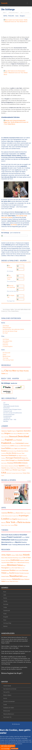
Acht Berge (6, 325)
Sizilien (7, 576)
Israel (3, 448)
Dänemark (13, 436)
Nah (18, 371)
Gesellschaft (6, 610)
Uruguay (23, 469)
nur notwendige (5, 748)
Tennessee (8, 581)
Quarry (4, 354)
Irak (20, 445)
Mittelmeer (12, 565)
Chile (27, 433)
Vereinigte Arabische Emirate (16, 473)
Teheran (2, 525)
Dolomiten (3, 560)
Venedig (12, 525)
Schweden (18, 463)
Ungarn (19, 469)
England (8, 439)
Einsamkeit (23, 535)
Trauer (10, 544)
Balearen (3, 557)
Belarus (2, 433)
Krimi (13, 12)
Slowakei (16, 465)
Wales (28, 473)
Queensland (26, 573)
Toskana (16, 581)
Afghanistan (4, 431)
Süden (3, 373)
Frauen (9, 537)
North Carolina (19, 570)
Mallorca (15, 562)
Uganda (10, 469)
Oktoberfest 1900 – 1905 (9, 419)
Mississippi (27, 562)
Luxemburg (3, 453)
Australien (27, 431)
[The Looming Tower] (11, 277)
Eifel (6, 560)
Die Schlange (10, 271)
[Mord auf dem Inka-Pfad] (11, 286)
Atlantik (26, 555)
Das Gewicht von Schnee (9, 689)
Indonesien (17, 445)
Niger (17, 455)
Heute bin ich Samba (6, 217)
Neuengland (4, 567)
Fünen (9, 560)
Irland (24, 445)
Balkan (6, 557)
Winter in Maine (7, 695)
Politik (4, 613)
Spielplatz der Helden (8, 707)
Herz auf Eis (6, 692)
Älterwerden (4, 535)
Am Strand (14, 224)
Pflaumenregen (7, 327)
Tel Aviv (6, 525)
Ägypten (9, 431)
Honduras (8, 445)
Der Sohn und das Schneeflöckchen (12, 412)
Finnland (19, 440)
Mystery (5, 626)
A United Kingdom (8, 346)
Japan (15, 448)
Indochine (5, 344)
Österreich (17, 458)
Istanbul (10, 515)
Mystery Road (6, 356)
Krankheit (25, 540)
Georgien (13, 443)
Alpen (8, 555)
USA (3, 472)
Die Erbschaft (6, 352)
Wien (15, 525)
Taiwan (15, 467)
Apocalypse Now (7, 341)
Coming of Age (7, 623)
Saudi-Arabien (4, 463)
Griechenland (19, 443)
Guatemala (3, 445)
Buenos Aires (19, 513)
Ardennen (13, 555)
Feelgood (4, 537)
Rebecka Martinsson (8, 714)
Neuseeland (4, 455)
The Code (5, 358)
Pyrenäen (22, 573)
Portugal (11, 460)
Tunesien (3, 469)
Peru (27, 458)
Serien (4, 12)
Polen (7, 460)
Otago (8, 573)
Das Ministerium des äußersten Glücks (13, 329)
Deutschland (23, 436)
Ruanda (16, 460)
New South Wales (16, 567)
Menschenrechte (6, 542)
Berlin (10, 513)
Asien (16, 15)
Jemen (19, 448)
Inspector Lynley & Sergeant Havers (12, 409)
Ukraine (15, 470)
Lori (4, 402)
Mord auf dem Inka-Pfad (12, 291)
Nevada (10, 567)
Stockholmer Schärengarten (6, 579)
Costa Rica (6, 436)
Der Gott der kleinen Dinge (10, 331)
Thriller (5, 607)
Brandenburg (15, 557)
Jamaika (12, 448)
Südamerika (16, 579)
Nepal (5, 15)
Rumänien (20, 460)
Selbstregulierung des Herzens (11, 406)
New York (10, 522)
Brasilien (20, 433)
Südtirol (3, 581)
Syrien (12, 467)
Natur (21, 371)
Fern (21, 12)
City (6, 370)
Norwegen (9, 458)
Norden (26, 371)
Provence (16, 573)
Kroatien (19, 451)
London (5, 518)
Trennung (14, 544)
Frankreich (6, 443)
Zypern (2, 475)
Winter (28, 544)
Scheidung (6, 404)
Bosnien (11, 433)
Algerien (14, 431)
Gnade (5, 704)
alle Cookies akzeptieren (7, 746)
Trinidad (23, 467)
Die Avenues (6, 407)
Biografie (5, 617)
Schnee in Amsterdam (9, 701)
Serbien (2, 465)
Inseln (12, 540)
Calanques (20, 557)
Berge (2, 371)
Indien (12, 445)
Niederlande (12, 455)
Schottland (10, 463)
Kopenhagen (24, 515)
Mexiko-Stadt (24, 519)
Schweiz (25, 463)
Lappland (26, 560)
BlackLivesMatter (14, 535)
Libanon (26, 451)
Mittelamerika (4, 565)
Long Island (3, 562)
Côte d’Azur (26, 557)
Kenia (7, 451)
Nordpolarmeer (5, 570)
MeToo (13, 542)
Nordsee (13, 570)
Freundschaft (17, 537)
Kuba (22, 451)
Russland (26, 460)
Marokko (8, 453)
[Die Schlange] (11, 266)
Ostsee (3, 573)
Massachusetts (21, 562)
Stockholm (26, 522)
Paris (19, 522)
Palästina (23, 458)
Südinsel (22, 579)
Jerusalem (14, 515)
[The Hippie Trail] (11, 296)
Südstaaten (26, 579)
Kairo (17, 515)
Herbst (27, 537)
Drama (10, 12)
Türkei (7, 470)
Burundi (24, 433)
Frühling (23, 537)
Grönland (26, 443)
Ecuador (3, 440)
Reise (16, 12)
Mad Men (5, 421)
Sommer (4, 544)
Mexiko (14, 453)
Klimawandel (18, 540)
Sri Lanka (27, 465)
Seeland (3, 576)
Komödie (5, 604)
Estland (14, 440)
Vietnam (25, 473)
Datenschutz (17, 726)
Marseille (20, 519)
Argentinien (19, 431)
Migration (18, 542)
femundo (4, 3)
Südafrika (3, 467)
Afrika (3, 555)
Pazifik (11, 573)
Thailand (11, 15)
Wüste (7, 373)
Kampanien (22, 560)
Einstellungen (14, 748)
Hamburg (7, 515)
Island (28, 445)
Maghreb (8, 562)
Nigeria (20, 455)
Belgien (7, 433)
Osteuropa (25, 570)
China (2, 436)
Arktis (17, 555)
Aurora (5, 698)
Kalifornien (15, 560)
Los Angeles (13, 519)
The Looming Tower (21, 215)
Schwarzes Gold (7, 411)
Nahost (20, 565)
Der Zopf (5, 333)
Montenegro (19, 453)
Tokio (9, 525)
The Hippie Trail (10, 301)
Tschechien (28, 467)
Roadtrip (24, 542)
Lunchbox (5, 343)
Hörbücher (5, 540)
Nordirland (24, 455)
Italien (8, 448)
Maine (11, 562)
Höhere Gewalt (7, 685)
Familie (5, 601)
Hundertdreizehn (7, 416)
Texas (11, 581)
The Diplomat (6, 418)
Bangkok (22, 15)
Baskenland (10, 557)
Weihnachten (21, 544)
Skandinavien (11, 465)
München (3, 522)
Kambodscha (23, 448)
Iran (22, 445)
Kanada (3, 451)
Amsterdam (4, 513)
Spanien (22, 466)
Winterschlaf (6, 711)
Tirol (14, 581)
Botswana (15, 433)
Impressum (25, 726)
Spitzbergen (25, 576)
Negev (24, 565)
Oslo (16, 522)
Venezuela (8, 473)
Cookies (11, 726)
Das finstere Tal (7, 717)
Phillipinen (3, 460)
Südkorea (8, 467)
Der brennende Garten (8, 414)
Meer (14, 371)
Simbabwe (6, 465)
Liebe (4, 595)
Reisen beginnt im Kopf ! (11, 673)
